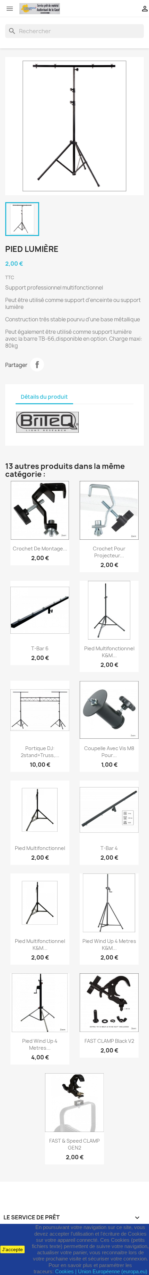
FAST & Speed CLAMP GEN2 (74, 1144)
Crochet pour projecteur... (109, 552)
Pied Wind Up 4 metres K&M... (109, 944)
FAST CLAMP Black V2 (109, 1041)
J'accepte (12, 1249)
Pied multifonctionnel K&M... (109, 652)
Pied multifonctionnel (40, 848)
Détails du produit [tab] (44, 396)
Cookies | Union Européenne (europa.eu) (101, 1271)
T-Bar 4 (109, 848)
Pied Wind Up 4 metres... (40, 1044)
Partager (37, 364)
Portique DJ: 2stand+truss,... (40, 751)
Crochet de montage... (40, 548)
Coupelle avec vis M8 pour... (109, 751)
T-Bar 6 (40, 648)
